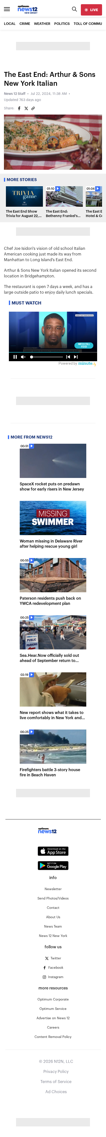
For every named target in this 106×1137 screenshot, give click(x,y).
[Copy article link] (33, 108)
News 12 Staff (14, 94)
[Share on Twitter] (26, 108)
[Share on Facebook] (19, 108)
